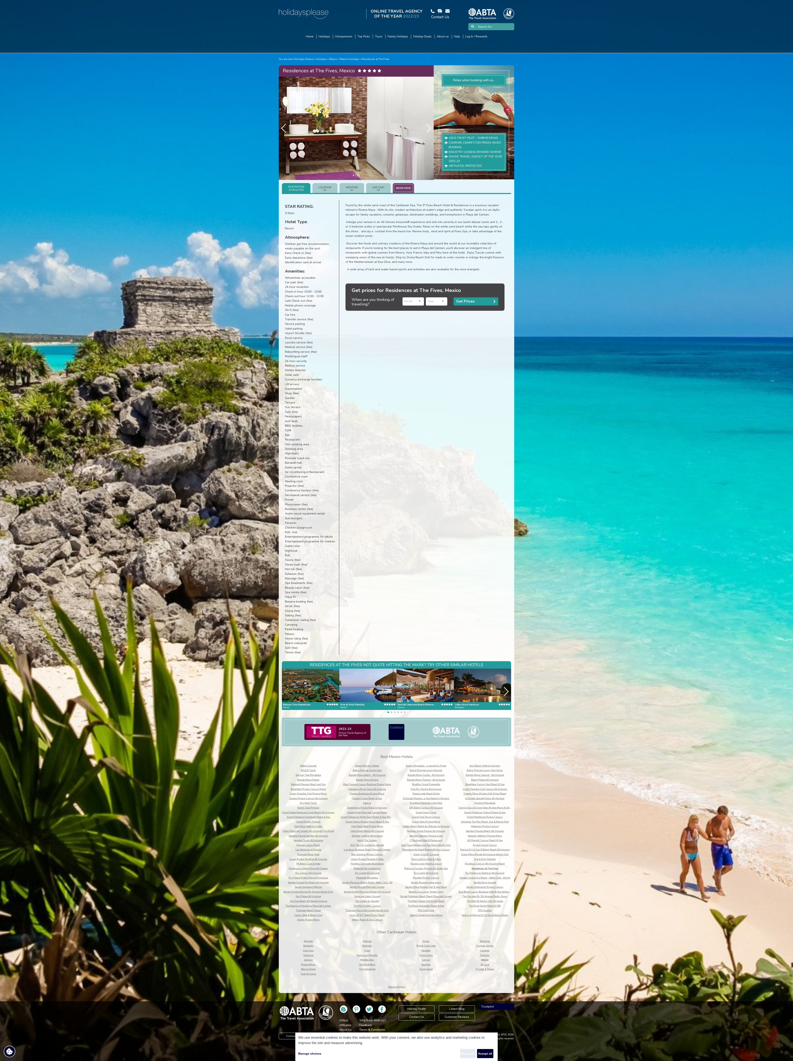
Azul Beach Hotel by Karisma (485, 765)
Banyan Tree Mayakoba (308, 775)
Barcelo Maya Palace (308, 779)
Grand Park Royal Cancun (426, 817)
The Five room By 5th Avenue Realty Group (484, 896)
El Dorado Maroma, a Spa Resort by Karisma (426, 798)
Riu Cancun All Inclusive (308, 873)
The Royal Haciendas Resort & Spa (426, 905)
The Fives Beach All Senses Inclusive (308, 901)
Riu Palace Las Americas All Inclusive (484, 873)
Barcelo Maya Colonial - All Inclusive (485, 775)
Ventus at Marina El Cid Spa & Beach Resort (485, 915)
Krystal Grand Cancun (485, 845)
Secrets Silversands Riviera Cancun (484, 887)
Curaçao (484, 950)
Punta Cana (426, 955)
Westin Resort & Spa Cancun (367, 919)
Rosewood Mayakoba (367, 877)
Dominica (308, 955)
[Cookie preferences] (9, 1051)
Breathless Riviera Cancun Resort (308, 789)
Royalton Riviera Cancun (426, 877)
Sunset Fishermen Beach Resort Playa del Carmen (426, 896)
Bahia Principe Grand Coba (367, 770)
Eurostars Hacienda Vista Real (426, 803)
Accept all (485, 1053)
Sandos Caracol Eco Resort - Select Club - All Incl (484, 877)
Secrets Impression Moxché (308, 887)
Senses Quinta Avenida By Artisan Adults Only (308, 891)
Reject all (467, 1053)
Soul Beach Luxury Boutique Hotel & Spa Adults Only (486, 891)
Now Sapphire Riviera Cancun (367, 854)
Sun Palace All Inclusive (308, 896)
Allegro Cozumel (308, 765)
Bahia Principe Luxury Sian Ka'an (485, 770)
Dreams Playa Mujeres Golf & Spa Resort (485, 793)
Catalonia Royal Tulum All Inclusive (367, 789)
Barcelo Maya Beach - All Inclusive (367, 775)
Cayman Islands (484, 945)
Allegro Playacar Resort (367, 765)
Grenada (484, 955)
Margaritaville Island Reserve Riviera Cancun (426, 849)
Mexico (333, 59)
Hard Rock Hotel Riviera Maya (367, 826)
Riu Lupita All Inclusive (426, 873)
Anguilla (308, 941)
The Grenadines (367, 969)
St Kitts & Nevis (367, 964)
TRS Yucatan (485, 910)
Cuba (367, 950)
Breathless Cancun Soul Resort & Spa (485, 784)
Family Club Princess (308, 807)
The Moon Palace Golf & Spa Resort (426, 901)
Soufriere (426, 964)
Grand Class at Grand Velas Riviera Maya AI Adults (485, 807)
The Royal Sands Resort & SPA (485, 905)
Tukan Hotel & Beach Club (308, 915)
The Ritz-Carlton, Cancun (367, 905)
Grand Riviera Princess (308, 821)
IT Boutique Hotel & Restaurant (426, 840)
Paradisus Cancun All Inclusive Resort (485, 863)
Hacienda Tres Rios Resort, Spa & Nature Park (485, 821)
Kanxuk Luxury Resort (308, 845)
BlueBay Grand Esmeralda (426, 784)
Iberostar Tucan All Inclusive (308, 840)
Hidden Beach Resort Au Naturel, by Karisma (425, 826)
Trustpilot (396, 727)
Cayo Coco (308, 950)
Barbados (308, 945)
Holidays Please (303, 59)
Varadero (426, 950)
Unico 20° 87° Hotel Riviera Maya (367, 915)
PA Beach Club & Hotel (308, 863)
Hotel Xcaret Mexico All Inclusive (367, 831)
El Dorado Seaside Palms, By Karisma (484, 798)
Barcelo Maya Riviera (367, 779)
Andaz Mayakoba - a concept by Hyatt (426, 765)
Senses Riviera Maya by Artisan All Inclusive (367, 891)
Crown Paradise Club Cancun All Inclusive (485, 789)
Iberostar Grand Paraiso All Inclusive (426, 831)
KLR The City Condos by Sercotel (367, 845)
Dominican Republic (367, 955)
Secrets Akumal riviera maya (426, 882)
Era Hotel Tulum (308, 803)
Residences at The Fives (375, 59)
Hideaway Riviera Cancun (485, 826)
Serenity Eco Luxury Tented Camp (425, 891)
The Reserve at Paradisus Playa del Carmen (308, 905)
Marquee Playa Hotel (308, 854)
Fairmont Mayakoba (484, 803)
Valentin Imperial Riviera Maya (426, 915)
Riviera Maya (308, 964)
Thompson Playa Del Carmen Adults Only (367, 910)
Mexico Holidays (349, 59)
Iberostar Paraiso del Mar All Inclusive (308, 835)
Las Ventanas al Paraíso (308, 849)
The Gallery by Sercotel (367, 901)
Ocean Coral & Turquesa (426, 854)
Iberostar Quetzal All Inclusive (367, 835)
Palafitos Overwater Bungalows (367, 863)
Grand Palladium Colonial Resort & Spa (485, 812)
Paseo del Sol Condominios (367, 868)
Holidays (321, 59)
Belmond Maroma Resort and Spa (308, 784)
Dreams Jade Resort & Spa (426, 793)
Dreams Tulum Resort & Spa (367, 798)
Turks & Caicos (308, 973)
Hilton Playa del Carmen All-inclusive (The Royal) (308, 831)
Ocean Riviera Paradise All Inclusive (308, 859)
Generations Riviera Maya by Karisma (367, 807)
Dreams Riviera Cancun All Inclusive (308, 798)
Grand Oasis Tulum (426, 812)
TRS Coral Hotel (426, 910)
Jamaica (308, 959)
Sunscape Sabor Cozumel (367, 896)
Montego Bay (367, 959)
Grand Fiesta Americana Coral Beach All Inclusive (308, 812)
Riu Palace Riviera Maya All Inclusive (308, 877)
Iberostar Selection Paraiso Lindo (426, 835)
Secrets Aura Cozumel (485, 882)
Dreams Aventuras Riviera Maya (367, 793)
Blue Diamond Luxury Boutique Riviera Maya (367, 784)
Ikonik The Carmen (367, 840)
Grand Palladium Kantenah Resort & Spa (308, 817)
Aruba (426, 941)
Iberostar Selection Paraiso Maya (485, 835)
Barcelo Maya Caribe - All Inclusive (426, 775)
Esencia (367, 803)
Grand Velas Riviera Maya (426, 821)
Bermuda (367, 945)
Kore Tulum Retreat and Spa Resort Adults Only (426, 845)
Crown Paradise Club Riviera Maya (308, 793)
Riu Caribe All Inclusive (367, 873)
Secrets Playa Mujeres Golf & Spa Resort (426, 887)
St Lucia (485, 964)
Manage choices (309, 1053)
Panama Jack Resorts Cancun (426, 863)
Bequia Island (308, 969)
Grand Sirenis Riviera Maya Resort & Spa (367, 821)
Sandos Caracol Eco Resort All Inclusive (308, 882)
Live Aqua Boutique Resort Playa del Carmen (367, 849)
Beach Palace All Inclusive (485, 779)
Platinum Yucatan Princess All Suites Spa (426, 868)
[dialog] (396, 1046)
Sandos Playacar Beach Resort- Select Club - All (367, 882)
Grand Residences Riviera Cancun (485, 817)
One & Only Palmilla (485, 859)
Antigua (367, 941)
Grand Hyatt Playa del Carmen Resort (367, 812)
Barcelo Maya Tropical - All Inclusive (426, 779)
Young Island (426, 969)
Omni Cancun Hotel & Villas (426, 859)
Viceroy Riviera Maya (308, 919)
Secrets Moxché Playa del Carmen (367, 887)
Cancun (426, 959)
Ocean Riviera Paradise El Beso (367, 859)
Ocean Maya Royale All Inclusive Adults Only (485, 854)
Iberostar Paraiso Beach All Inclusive (485, 831)
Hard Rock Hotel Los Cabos (308, 826)
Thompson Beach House (308, 910)
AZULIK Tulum (308, 770)
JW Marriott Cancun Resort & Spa (485, 840)
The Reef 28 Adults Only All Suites (485, 901)
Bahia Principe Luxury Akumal (426, 770)
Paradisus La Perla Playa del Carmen (308, 868)
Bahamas (485, 941)
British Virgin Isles (426, 945)
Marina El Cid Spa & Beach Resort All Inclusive (484, 849)
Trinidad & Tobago (484, 969)
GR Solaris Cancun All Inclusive (426, 807)
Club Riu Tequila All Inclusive (426, 789)
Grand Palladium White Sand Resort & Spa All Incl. (368, 817)
